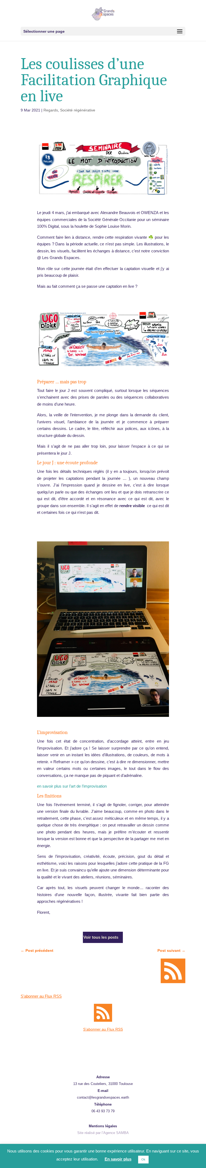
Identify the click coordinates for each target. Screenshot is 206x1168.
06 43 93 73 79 (103, 1111)
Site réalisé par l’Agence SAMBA (103, 1133)
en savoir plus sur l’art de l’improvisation (72, 786)
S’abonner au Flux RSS (41, 996)
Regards (50, 110)
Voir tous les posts (100, 937)
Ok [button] (143, 1159)
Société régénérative (77, 110)
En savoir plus (118, 1159)
